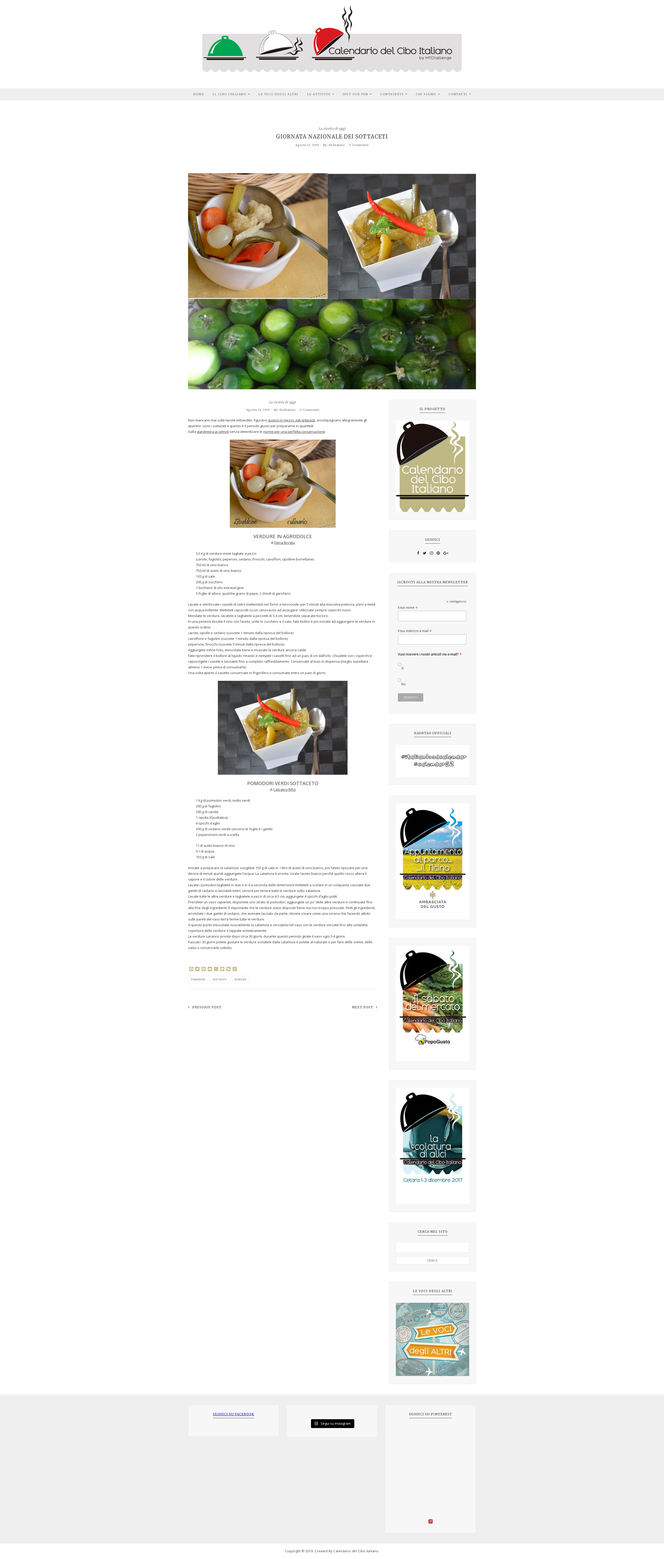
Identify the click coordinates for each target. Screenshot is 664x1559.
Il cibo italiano (229, 94)
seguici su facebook (233, 1414)
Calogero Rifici (284, 789)
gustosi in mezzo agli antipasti (291, 420)
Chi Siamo (426, 94)
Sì (402, 668)
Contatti (457, 94)
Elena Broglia (284, 542)
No (403, 684)
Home (198, 94)
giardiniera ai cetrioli (213, 431)
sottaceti (220, 979)
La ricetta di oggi (332, 128)
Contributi (392, 94)
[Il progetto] (432, 466)
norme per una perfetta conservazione (294, 431)
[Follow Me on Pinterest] (430, 1522)
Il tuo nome (408, 607)
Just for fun (355, 94)
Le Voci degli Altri (278, 94)
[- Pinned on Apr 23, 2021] (403, 1431)
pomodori (198, 979)
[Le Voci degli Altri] (432, 1339)
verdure (240, 979)
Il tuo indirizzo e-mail (415, 630)
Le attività (319, 94)
